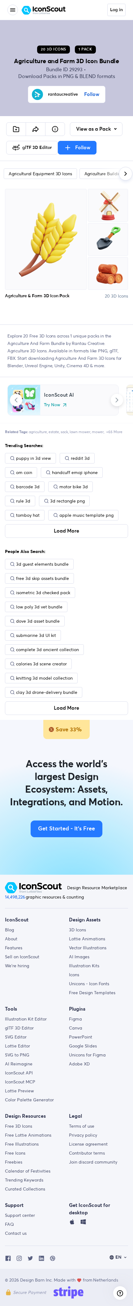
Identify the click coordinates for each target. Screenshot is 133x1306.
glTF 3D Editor (19, 1028)
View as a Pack (94, 129)
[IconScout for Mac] (72, 1223)
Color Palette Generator (29, 1100)
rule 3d (23, 501)
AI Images (79, 957)
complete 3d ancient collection (47, 649)
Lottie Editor (17, 1046)
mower (98, 431)
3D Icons (77, 930)
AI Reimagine (18, 1064)
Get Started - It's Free (66, 829)
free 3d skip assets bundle (42, 578)
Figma (75, 1019)
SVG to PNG (17, 1055)
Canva (75, 1028)
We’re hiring (17, 966)
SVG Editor (16, 1037)
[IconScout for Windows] (83, 1223)
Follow (91, 94)
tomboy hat (28, 515)
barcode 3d (28, 487)
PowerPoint (80, 1037)
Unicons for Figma (87, 1055)
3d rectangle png (67, 501)
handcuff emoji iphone (75, 472)
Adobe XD (79, 1064)
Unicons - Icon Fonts (89, 983)
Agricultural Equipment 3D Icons (40, 173)
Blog (9, 930)
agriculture (38, 431)
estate (54, 431)
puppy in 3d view (33, 458)
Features (13, 948)
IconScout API (19, 1073)
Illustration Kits (84, 966)
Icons (74, 974)
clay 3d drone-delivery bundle (46, 692)
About (11, 939)
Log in (116, 10)
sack (64, 431)
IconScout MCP (20, 1082)
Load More (66, 531)
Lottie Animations (87, 939)
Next (117, 400)
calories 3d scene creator (41, 664)
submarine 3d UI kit (36, 635)
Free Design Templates (92, 992)
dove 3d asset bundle (38, 621)
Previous (16, 400)
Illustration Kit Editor (26, 1019)
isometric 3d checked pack (43, 592)
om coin (24, 472)
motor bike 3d (73, 487)
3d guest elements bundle (42, 564)
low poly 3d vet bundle (39, 607)
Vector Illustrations (87, 948)
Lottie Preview (19, 1091)
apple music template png (86, 515)
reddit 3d (80, 458)
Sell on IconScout (22, 957)
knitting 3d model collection (44, 678)
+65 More (114, 431)
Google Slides (83, 1046)
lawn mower (80, 431)
